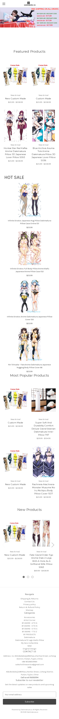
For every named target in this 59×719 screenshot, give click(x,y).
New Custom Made (15, 98)
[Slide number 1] (29, 23)
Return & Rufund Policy (29, 607)
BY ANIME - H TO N (29, 626)
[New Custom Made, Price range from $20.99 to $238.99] (15, 76)
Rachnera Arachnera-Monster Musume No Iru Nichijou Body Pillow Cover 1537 (43, 489)
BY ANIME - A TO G (29, 623)
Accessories (29, 617)
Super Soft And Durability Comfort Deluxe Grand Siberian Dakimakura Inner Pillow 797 (43, 428)
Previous (3, 545)
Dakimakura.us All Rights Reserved (34, 710)
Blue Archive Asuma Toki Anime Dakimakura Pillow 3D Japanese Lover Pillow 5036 (44, 154)
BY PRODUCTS (29, 634)
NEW (29, 646)
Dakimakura (29, 637)
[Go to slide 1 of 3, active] (24, 577)
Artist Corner (29, 620)
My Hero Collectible (29, 643)
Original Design (29, 649)
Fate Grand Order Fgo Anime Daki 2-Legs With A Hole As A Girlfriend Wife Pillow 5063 (41, 561)
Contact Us (29, 601)
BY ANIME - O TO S (29, 629)
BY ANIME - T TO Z (29, 631)
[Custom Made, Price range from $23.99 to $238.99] (43, 76)
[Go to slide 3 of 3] (32, 577)
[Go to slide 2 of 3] (28, 577)
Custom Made (43, 98)
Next (52, 545)
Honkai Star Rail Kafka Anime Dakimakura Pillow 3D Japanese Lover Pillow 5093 (15, 153)
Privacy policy (29, 604)
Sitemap (29, 610)
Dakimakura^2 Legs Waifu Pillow (29, 640)
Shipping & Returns (29, 599)
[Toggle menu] (4, 3)
